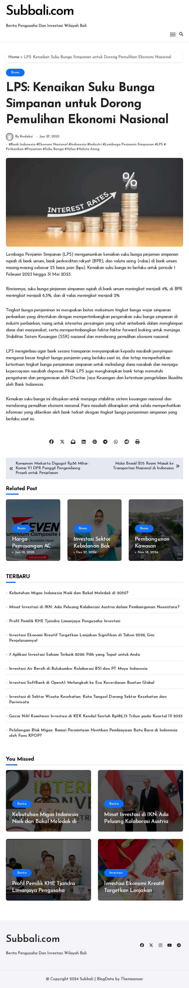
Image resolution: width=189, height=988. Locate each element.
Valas (71, 149)
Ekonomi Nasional (53, 144)
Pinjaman (34, 149)
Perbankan (15, 149)
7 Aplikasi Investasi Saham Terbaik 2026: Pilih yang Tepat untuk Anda (74, 655)
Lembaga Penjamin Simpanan (129, 144)
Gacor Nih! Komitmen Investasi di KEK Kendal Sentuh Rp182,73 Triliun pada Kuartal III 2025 (96, 716)
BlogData (105, 979)
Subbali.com (40, 11)
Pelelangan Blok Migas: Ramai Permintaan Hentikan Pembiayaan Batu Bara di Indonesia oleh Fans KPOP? (93, 733)
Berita (22, 803)
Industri (95, 144)
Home (13, 57)
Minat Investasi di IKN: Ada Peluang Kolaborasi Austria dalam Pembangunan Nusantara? (94, 607)
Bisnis (15, 72)
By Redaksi (24, 136)
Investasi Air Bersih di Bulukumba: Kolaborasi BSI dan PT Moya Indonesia (78, 669)
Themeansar (131, 979)
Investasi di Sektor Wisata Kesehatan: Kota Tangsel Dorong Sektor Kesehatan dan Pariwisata (88, 699)
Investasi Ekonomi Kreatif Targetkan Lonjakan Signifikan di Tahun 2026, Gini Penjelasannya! (81, 638)
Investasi (116, 872)
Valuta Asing (89, 149)
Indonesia (78, 144)
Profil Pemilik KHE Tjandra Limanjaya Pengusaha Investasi (64, 621)
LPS (160, 144)
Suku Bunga (54, 149)
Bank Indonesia (23, 144)
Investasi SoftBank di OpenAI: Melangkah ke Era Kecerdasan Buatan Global (81, 683)
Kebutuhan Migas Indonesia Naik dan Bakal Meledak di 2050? (68, 593)
